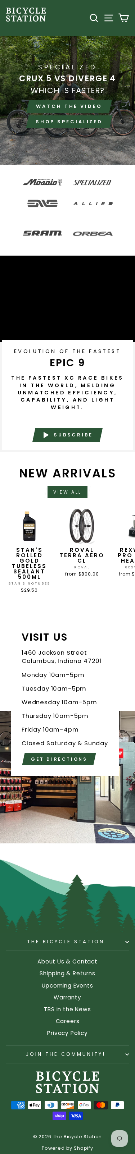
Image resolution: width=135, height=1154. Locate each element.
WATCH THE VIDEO (69, 106)
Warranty (67, 997)
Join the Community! (65, 1054)
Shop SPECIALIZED (69, 121)
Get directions (59, 759)
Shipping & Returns (67, 973)
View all (67, 492)
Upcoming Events (67, 985)
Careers (68, 1021)
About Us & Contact (67, 961)
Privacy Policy (67, 1033)
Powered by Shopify (67, 1148)
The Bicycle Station (65, 941)
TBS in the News (67, 1009)
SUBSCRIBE (73, 434)
